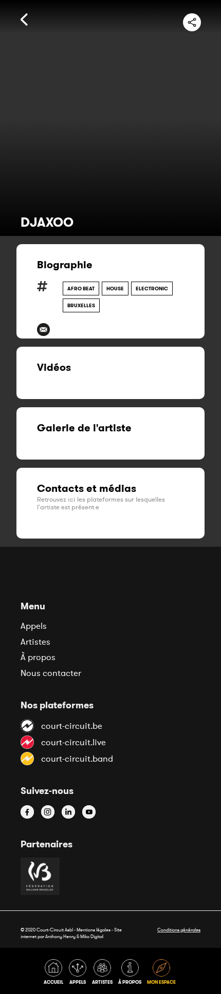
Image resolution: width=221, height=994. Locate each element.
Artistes (35, 641)
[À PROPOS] (131, 973)
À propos (38, 657)
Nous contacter (51, 673)
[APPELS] (79, 973)
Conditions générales (178, 929)
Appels (34, 625)
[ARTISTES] (104, 973)
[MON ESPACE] (162, 973)
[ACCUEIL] (55, 973)
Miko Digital (91, 936)
